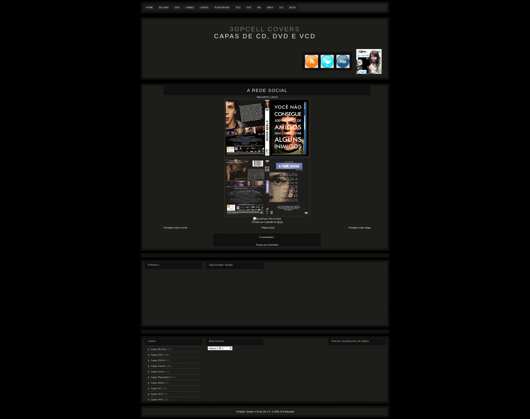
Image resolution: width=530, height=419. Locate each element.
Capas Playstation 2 (161, 377)
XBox (270, 7)
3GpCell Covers (265, 29)
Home (149, 7)
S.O (281, 7)
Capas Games (158, 366)
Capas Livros (158, 371)
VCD (238, 7)
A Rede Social (267, 90)
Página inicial (267, 227)
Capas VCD (157, 394)
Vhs (249, 7)
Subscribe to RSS (310, 61)
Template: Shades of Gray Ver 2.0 (253, 411)
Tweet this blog (326, 61)
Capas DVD (157, 355)
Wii (259, 7)
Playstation (221, 7)
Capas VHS (157, 399)
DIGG (343, 61)
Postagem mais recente (175, 227)
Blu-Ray (164, 7)
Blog (292, 7)
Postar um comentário (267, 245)
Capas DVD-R (158, 360)
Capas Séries (158, 383)
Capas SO (156, 388)
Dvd (177, 7)
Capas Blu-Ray (159, 349)
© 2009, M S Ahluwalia (283, 411)
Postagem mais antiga (359, 227)
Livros (204, 7)
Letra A (273, 97)
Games (190, 7)
